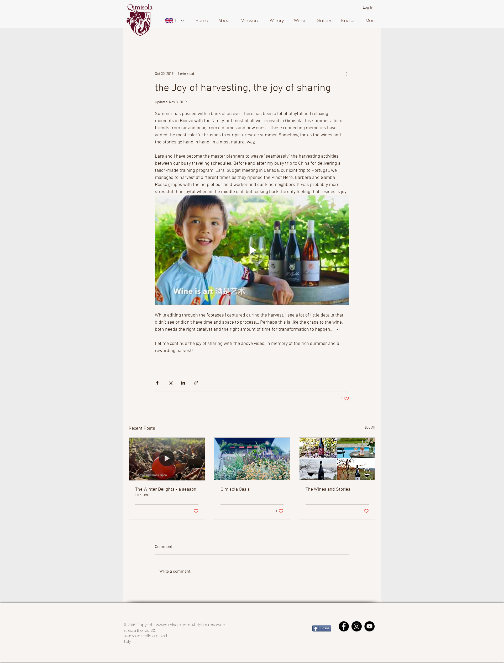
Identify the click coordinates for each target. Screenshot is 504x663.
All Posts (136, 39)
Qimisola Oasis (235, 489)
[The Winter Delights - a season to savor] (167, 459)
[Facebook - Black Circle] (344, 626)
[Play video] (252, 250)
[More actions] (346, 74)
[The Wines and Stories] (337, 459)
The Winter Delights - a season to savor (165, 492)
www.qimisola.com (173, 625)
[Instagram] (356, 626)
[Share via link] (195, 382)
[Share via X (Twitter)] (170, 382)
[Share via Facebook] (157, 382)
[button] (223, 20)
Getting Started (167, 39)
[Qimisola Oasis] (252, 459)
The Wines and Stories (328, 489)
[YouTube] (369, 626)
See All (370, 428)
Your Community (205, 39)
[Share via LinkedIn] (183, 382)
